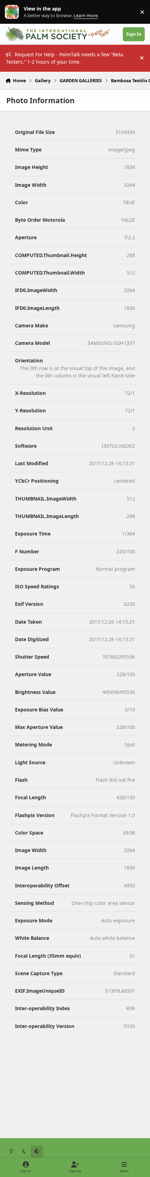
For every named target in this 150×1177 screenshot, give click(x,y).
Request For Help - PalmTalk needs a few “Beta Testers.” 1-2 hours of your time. (64, 58)
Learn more (13, 12)
